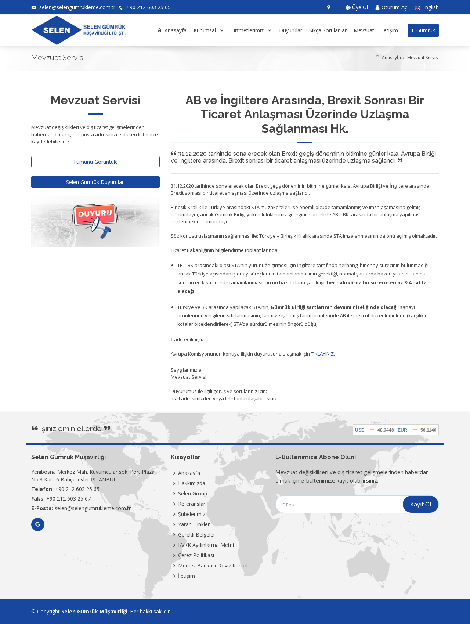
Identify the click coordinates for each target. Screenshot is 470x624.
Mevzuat (364, 30)
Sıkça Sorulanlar (328, 30)
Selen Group (192, 493)
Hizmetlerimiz (248, 30)
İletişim (389, 30)
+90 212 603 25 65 (148, 7)
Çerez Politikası (196, 555)
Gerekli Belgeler (196, 534)
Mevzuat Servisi (423, 57)
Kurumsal (205, 30)
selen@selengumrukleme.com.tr (76, 7)
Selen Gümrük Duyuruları (95, 181)
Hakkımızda (191, 483)
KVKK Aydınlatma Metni (206, 545)
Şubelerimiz (191, 514)
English (430, 7)
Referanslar (191, 503)
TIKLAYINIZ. (323, 353)
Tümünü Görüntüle (95, 161)
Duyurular (290, 30)
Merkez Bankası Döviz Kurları (212, 565)
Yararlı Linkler (194, 524)
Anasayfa (175, 30)
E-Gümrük (423, 30)
